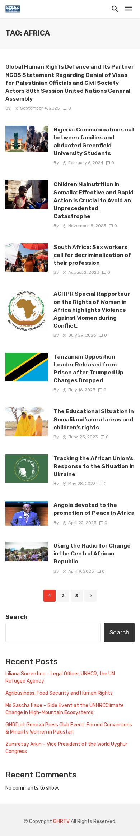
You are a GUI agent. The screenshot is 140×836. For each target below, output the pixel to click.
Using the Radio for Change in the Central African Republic (92, 553)
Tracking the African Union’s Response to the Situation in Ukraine (94, 466)
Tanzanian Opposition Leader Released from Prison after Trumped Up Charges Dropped (88, 368)
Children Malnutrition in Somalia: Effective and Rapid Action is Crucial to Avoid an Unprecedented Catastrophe (93, 200)
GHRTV (61, 821)
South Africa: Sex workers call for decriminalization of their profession (92, 255)
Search (16, 616)
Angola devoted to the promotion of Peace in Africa (94, 509)
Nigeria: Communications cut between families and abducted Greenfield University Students (94, 141)
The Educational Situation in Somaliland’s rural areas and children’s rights (93, 419)
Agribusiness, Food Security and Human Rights (59, 693)
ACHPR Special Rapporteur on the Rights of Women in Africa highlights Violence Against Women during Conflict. (91, 309)
